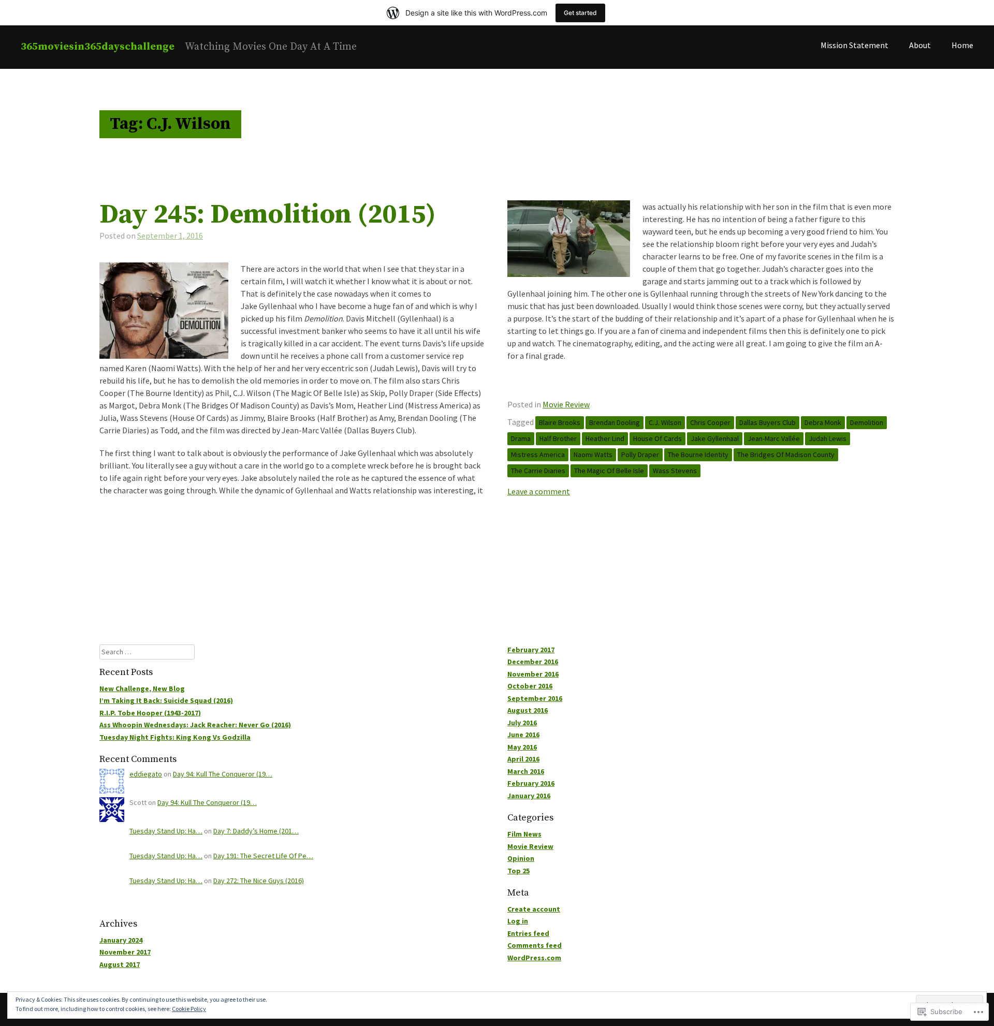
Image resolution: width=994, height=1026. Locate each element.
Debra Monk (823, 422)
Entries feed (528, 933)
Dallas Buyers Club (767, 422)
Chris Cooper (710, 422)
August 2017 (119, 964)
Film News (524, 834)
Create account (533, 909)
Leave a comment (538, 491)
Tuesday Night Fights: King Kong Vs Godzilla (175, 737)
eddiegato (145, 774)
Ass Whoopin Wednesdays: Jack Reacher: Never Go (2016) (195, 724)
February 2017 (530, 649)
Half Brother (558, 438)
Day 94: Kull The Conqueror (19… (222, 774)
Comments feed (534, 945)
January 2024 (120, 940)
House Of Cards (657, 438)
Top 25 (518, 870)
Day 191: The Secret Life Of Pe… (263, 855)
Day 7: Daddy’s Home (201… (256, 831)
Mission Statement (854, 45)
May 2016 (522, 747)
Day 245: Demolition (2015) (267, 215)
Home (962, 45)
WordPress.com (534, 957)
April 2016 (523, 759)
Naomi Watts (593, 454)
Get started (580, 13)
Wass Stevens (675, 470)
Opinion (520, 858)
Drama (521, 438)
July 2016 (522, 722)
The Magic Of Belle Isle (609, 470)
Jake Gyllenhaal (715, 438)
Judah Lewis (827, 438)
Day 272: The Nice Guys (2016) (258, 880)
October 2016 (529, 686)
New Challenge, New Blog (142, 688)
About (920, 45)
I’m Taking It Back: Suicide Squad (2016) (166, 700)
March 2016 (525, 771)
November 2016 (533, 674)
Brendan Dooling (614, 422)
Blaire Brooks (559, 422)
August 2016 (527, 710)
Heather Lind (605, 438)
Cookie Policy (189, 1009)
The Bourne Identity (698, 454)
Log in (517, 921)
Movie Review (566, 404)
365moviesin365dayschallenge (97, 46)
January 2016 (528, 795)
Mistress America (538, 454)
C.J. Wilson (665, 422)
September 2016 (534, 698)
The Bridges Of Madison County (786, 454)
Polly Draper (640, 454)
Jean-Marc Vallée (774, 438)
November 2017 (125, 952)
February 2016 (530, 783)
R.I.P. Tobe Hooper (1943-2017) (150, 712)
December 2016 (532, 661)
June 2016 (523, 734)
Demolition (866, 422)
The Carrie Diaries (538, 470)
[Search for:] (147, 651)
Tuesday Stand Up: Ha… (165, 831)
